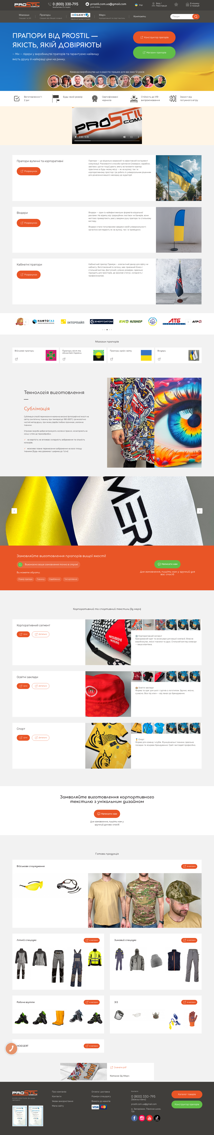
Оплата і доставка (101, 1091)
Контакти (56, 1096)
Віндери (22, 212)
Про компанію (59, 1091)
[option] (20, 322)
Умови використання (62, 1101)
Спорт (21, 728)
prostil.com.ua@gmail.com (108, 4)
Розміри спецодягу (101, 1096)
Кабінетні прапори (29, 264)
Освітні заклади (27, 677)
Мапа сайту (58, 1106)
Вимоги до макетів (101, 1101)
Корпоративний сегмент (33, 625)
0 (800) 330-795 (65, 4)
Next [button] (188, 322)
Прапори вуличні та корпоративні (40, 161)
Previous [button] (26, 322)
